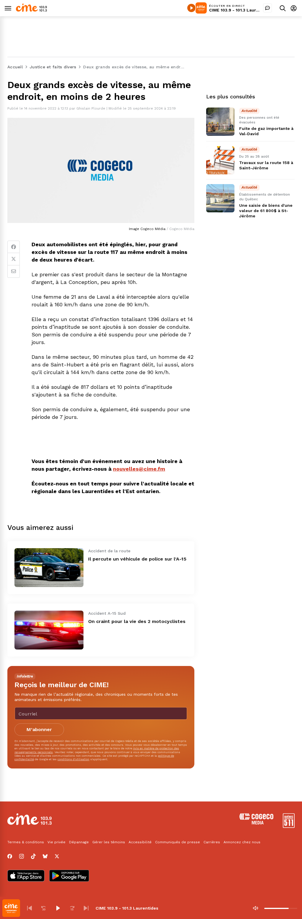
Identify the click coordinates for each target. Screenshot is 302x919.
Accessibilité (140, 842)
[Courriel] (13, 271)
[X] (57, 856)
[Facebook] (13, 247)
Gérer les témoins (108, 842)
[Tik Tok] (33, 856)
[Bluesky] (45, 856)
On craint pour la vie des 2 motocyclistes (137, 621)
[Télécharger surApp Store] (26, 876)
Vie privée (56, 842)
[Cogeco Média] (256, 823)
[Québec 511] (289, 826)
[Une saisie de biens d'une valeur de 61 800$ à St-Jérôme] (220, 198)
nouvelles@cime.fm (139, 469)
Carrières (211, 842)
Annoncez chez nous (242, 842)
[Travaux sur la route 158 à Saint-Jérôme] (220, 160)
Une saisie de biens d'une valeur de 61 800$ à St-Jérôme (266, 210)
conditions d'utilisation (73, 759)
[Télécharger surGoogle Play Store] (69, 876)
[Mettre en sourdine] (255, 908)
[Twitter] (13, 259)
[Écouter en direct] (191, 8)
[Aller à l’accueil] (31, 10)
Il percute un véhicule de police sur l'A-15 (137, 559)
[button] (29, 908)
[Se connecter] (293, 8)
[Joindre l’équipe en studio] (267, 8)
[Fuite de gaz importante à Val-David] (220, 122)
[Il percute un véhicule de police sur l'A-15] (48, 567)
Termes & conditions (25, 842)
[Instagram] (21, 856)
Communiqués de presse (177, 842)
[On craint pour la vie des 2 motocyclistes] (48, 630)
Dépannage (79, 842)
